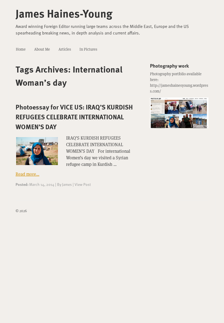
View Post (83, 184)
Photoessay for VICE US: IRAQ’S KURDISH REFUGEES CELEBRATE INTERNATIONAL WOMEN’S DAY (74, 116)
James (67, 184)
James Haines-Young (64, 13)
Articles (64, 49)
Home (21, 49)
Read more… (27, 174)
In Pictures (88, 49)
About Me (42, 49)
